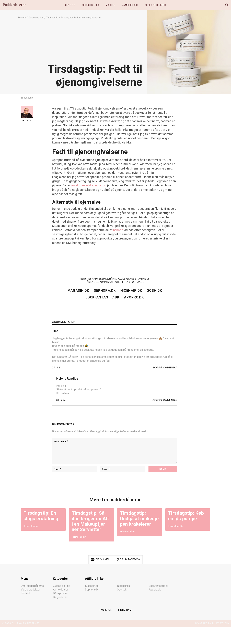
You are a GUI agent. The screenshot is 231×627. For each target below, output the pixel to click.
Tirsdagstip (52, 17)
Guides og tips (90, 5)
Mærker (110, 5)
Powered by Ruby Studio (212, 623)
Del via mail (103, 559)
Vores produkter (155, 5)
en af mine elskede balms (88, 185)
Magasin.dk (78, 290)
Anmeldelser (130, 5)
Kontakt (25, 593)
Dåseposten (60, 593)
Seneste (70, 5)
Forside (22, 17)
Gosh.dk (154, 290)
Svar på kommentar (165, 367)
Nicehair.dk (131, 290)
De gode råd (60, 597)
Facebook (105, 610)
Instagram (125, 610)
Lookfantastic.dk (102, 297)
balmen (118, 230)
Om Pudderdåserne (32, 585)
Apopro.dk (134, 297)
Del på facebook (130, 559)
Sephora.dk (105, 290)
